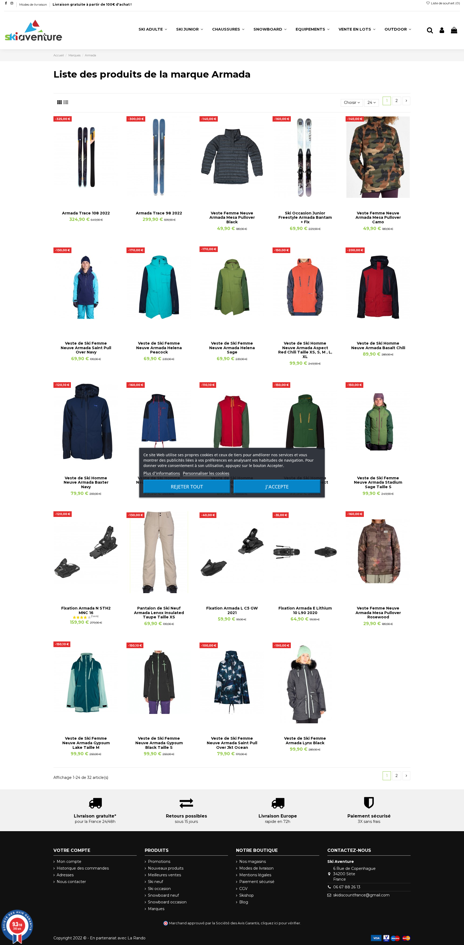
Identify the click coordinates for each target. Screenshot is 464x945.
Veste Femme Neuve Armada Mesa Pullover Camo (378, 218)
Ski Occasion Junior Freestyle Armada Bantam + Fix (305, 218)
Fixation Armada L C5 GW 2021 (232, 610)
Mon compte (69, 861)
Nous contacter (71, 881)
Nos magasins (252, 861)
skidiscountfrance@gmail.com (361, 895)
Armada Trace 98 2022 (159, 213)
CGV (243, 888)
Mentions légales (255, 875)
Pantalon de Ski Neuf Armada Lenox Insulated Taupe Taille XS (159, 613)
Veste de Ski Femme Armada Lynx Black (305, 740)
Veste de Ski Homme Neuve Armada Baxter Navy (86, 483)
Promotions (159, 861)
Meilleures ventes (164, 875)
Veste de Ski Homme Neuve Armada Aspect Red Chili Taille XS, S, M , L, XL (305, 350)
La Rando (137, 938)
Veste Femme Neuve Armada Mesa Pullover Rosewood (378, 613)
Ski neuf (155, 881)
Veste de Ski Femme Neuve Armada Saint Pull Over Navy (86, 348)
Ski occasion (159, 888)
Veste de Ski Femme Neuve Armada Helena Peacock (159, 348)
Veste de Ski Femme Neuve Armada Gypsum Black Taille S (159, 743)
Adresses (65, 875)
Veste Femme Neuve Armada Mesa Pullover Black (232, 218)
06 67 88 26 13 (346, 887)
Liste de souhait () (445, 3)
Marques (156, 908)
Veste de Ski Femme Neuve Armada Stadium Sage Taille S (378, 483)
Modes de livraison (33, 4)
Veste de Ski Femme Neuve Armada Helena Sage (232, 348)
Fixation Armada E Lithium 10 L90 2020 (305, 610)
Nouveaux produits (165, 868)
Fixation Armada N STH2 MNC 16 (86, 610)
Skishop (246, 895)
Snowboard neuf (163, 895)
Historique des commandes (83, 868)
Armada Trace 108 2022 (86, 213)
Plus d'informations (161, 473)
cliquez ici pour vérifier (280, 923)
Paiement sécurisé (256, 881)
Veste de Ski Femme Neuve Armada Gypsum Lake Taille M (86, 743)
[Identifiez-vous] (442, 30)
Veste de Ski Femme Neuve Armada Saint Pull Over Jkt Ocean (232, 743)
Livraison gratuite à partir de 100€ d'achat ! (92, 4)
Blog (243, 902)
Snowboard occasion (167, 902)
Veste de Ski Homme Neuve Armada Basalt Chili (378, 345)
